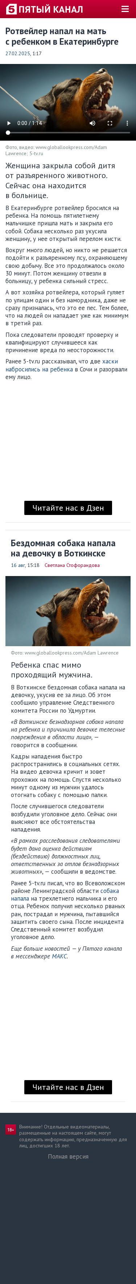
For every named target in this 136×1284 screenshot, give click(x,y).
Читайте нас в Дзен (68, 508)
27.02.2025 (17, 53)
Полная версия (68, 1156)
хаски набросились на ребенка (61, 365)
